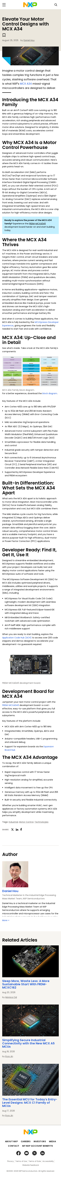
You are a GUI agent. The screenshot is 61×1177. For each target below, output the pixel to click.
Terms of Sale (35, 1161)
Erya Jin (9, 1056)
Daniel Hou (29, 40)
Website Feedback (30, 1165)
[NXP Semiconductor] (30, 4)
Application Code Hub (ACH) (17, 637)
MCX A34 (26, 84)
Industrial (13, 821)
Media (52, 1141)
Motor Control (26, 821)
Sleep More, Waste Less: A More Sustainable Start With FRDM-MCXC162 (25, 984)
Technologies (41, 821)
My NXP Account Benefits (37, 1145)
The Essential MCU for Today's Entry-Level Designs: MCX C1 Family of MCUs (29, 1102)
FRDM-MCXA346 (37, 223)
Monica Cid (11, 997)
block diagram (49, 393)
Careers (26, 1141)
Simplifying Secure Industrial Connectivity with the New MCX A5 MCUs (28, 1043)
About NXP (11, 1141)
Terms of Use (21, 1161)
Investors (40, 1141)
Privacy (10, 1161)
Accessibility (48, 1161)
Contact (13, 1145)
